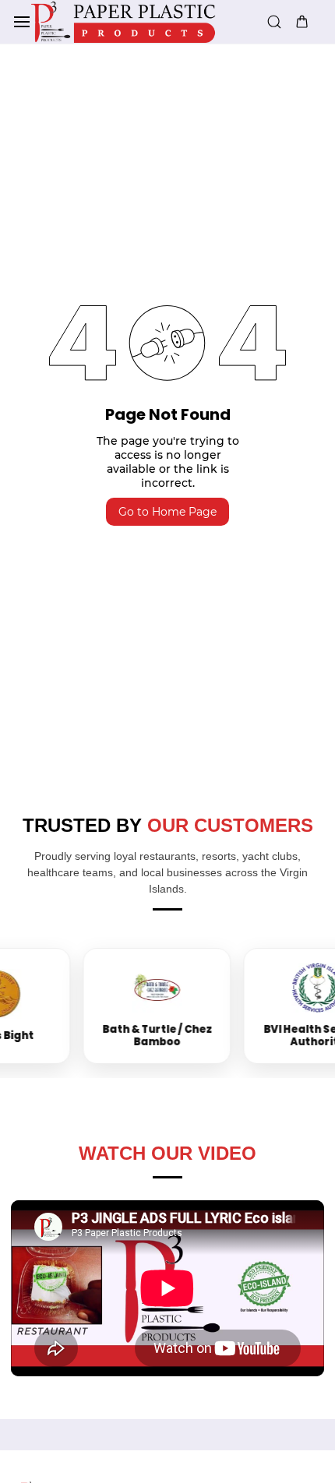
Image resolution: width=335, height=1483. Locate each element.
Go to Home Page (167, 512)
